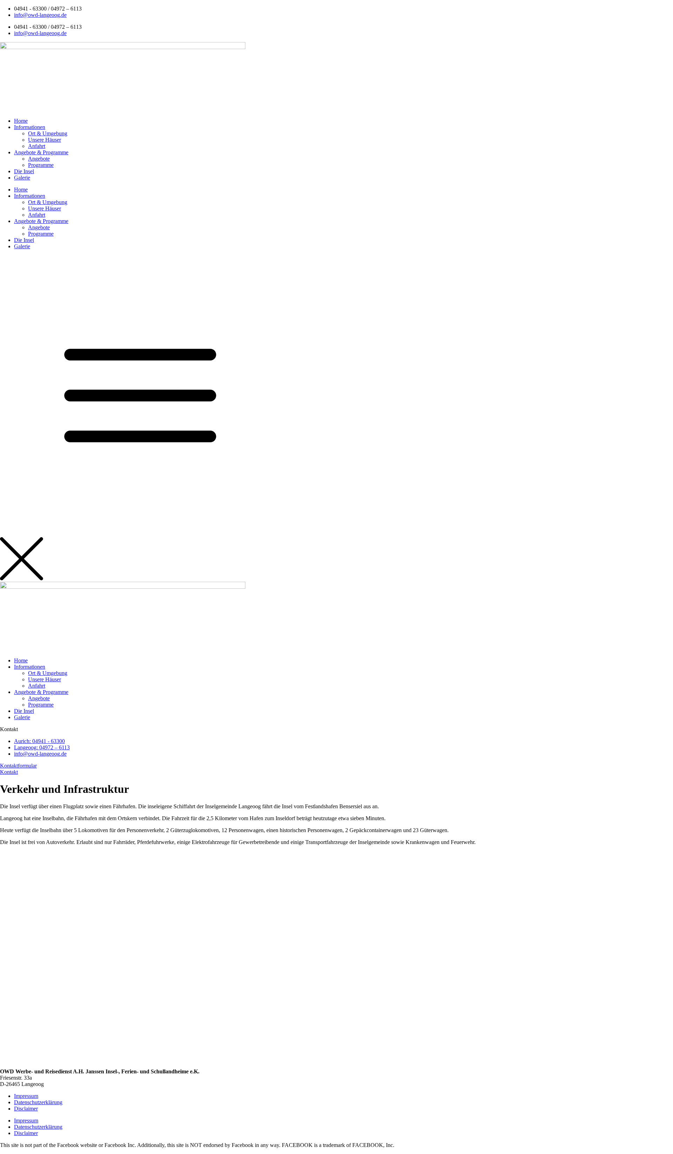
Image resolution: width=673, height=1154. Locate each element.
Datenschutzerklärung (38, 1102)
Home (21, 121)
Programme (41, 165)
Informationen (29, 127)
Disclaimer (26, 1109)
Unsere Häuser (44, 140)
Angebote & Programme (41, 152)
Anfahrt (36, 146)
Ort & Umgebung (47, 133)
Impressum (26, 1096)
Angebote (39, 159)
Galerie (22, 178)
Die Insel (24, 171)
